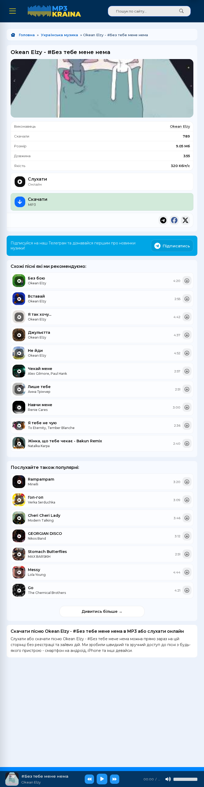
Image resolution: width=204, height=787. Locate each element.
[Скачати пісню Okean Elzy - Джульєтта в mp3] (187, 334)
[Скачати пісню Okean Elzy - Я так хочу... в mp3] (187, 316)
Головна (27, 35)
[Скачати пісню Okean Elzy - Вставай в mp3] (187, 298)
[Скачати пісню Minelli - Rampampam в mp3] (187, 481)
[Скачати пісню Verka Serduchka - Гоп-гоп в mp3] (187, 499)
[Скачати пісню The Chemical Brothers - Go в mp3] (187, 590)
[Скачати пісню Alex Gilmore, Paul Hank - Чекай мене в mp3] (187, 371)
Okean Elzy (180, 126)
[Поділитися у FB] (174, 220)
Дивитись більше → (102, 611)
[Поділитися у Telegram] (163, 220)
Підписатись (176, 245)
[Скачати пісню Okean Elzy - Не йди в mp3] (187, 352)
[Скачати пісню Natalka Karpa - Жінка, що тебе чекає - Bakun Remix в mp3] (187, 443)
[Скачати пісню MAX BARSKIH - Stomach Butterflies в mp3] (187, 554)
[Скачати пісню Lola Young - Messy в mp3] (187, 572)
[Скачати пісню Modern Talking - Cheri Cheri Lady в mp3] (187, 517)
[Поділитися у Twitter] (185, 220)
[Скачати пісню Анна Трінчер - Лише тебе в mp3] (187, 389)
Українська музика (59, 35)
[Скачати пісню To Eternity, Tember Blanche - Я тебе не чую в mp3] (187, 425)
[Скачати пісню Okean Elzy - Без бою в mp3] (187, 280)
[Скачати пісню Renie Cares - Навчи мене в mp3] (187, 407)
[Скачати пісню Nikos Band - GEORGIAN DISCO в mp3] (187, 535)
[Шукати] (181, 11)
